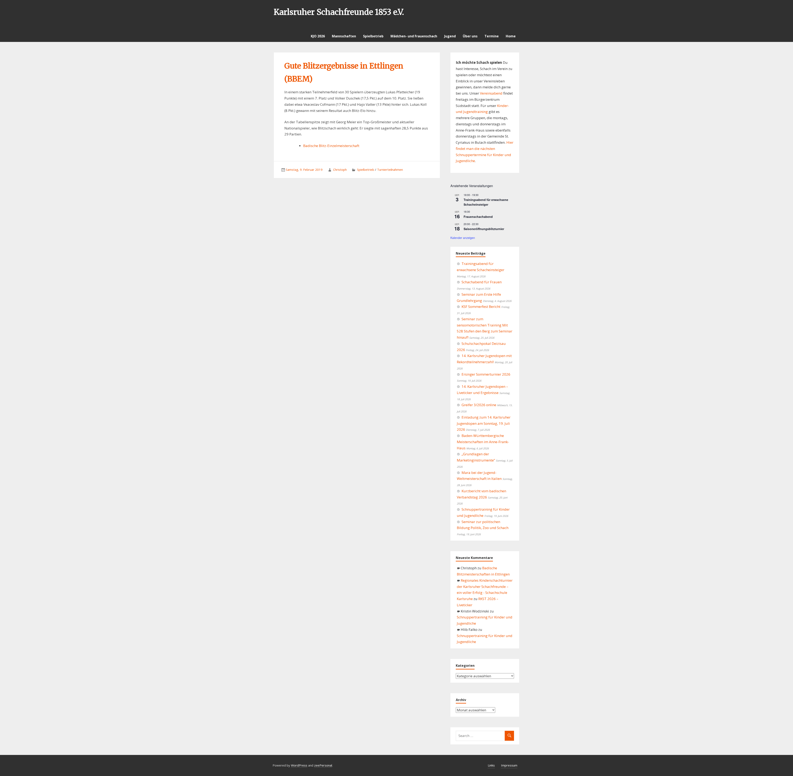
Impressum (509, 765)
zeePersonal (323, 765)
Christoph (340, 169)
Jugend (450, 36)
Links (491, 765)
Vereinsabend (491, 93)
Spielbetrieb (373, 36)
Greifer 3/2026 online (479, 404)
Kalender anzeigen (462, 238)
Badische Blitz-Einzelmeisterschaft (331, 145)
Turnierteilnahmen (390, 169)
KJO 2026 (318, 36)
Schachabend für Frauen (482, 282)
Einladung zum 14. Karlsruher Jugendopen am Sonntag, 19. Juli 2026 (483, 423)
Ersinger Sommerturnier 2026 (486, 374)
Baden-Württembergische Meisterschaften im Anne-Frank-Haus (483, 441)
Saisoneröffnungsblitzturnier (484, 229)
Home (511, 36)
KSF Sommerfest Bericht (481, 306)
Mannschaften (344, 36)
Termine (491, 36)
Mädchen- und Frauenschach (414, 36)
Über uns (470, 36)
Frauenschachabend (478, 217)
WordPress (299, 765)
